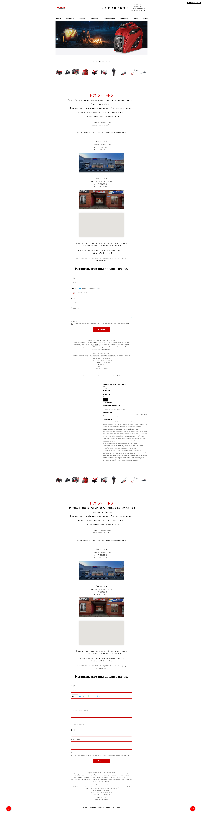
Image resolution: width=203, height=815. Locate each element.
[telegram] (127, 8)
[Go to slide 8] (103, 61)
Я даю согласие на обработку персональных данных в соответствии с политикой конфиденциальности (101, 323)
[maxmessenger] (109, 8)
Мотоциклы (82, 18)
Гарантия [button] (135, 18)
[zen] (115, 8)
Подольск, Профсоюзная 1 (138, 8)
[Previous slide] (3, 36)
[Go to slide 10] (106, 61)
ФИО (73, 278)
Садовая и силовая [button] (109, 18)
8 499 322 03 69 (138, 5)
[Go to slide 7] (102, 61)
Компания (85, 807)
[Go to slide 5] (99, 61)
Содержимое (75, 308)
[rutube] (121, 8)
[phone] (103, 8)
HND (109, 95)
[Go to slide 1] (93, 61)
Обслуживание (93, 807)
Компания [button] (58, 18)
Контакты (108, 807)
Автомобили (70, 18)
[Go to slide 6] (100, 61)
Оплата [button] (145, 18)
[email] (106, 8)
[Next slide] (200, 36)
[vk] (112, 8)
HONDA (96, 95)
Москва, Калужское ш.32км (138, 10)
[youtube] (124, 8)
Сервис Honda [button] (124, 18)
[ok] (118, 8)
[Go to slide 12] (109, 61)
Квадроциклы (94, 18)
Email (73, 298)
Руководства (101, 807)
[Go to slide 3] (96, 61)
